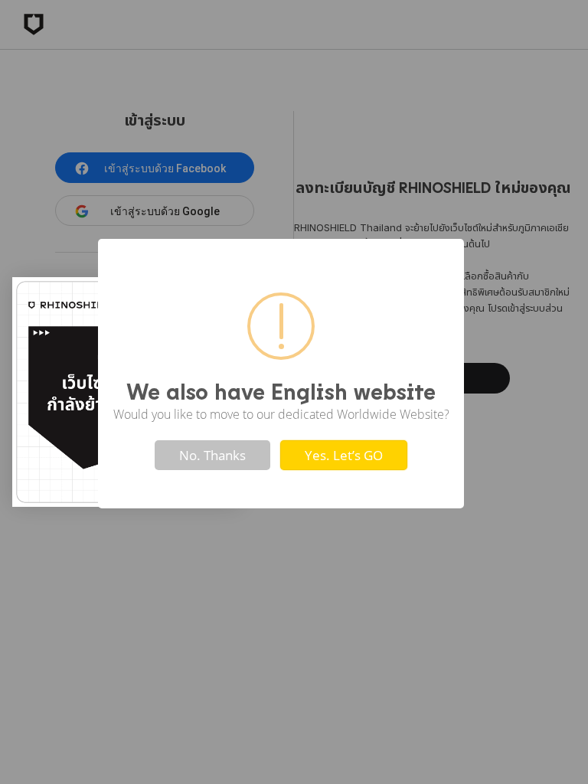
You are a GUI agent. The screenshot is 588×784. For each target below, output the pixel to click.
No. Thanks (212, 455)
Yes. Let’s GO (344, 455)
